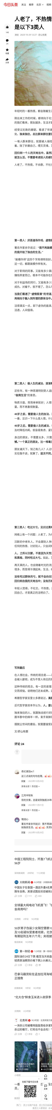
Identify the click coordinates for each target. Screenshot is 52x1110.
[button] (23, 5)
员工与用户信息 (30, 1105)
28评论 (30, 873)
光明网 (17, 919)
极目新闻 (18, 942)
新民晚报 (18, 1098)
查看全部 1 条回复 (29, 786)
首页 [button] (45, 1079)
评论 (30, 965)
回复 (23, 781)
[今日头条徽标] (10, 5)
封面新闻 (18, 988)
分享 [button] (7, 62)
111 (30, 896)
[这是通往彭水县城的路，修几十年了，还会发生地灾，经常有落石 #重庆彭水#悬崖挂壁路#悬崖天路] (26, 1056)
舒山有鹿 (42, 34)
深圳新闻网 (19, 873)
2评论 (26, 919)
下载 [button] (45, 1096)
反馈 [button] (45, 1089)
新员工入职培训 (40, 1108)
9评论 (28, 988)
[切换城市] (43, 4)
